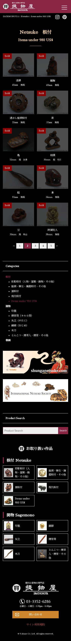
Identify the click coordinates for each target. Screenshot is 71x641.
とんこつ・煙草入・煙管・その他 (29, 335)
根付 (8, 277)
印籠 (13, 311)
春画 (8, 340)
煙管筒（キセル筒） (22, 315)
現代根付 (16, 296)
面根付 (15, 291)
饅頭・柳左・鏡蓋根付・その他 (28, 286)
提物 (8, 306)
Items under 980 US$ (24, 301)
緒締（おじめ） (20, 325)
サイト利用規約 (35, 624)
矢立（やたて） (20, 320)
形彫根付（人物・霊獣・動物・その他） (33, 281)
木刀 (13, 330)
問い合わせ (35, 614)
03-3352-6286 (38, 601)
